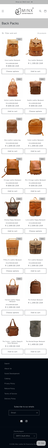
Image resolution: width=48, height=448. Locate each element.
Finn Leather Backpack (35, 260)
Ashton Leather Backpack (12, 100)
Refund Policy (9, 389)
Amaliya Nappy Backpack (12, 220)
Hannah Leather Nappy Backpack (12, 300)
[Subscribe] (36, 412)
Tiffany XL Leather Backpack (12, 260)
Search (7, 364)
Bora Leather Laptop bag (12, 140)
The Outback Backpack (35, 300)
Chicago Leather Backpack (12, 180)
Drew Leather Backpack (12, 60)
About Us (8, 369)
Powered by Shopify (32, 444)
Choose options (12, 71)
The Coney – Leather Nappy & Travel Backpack (12, 342)
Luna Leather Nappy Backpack (35, 220)
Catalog (7, 379)
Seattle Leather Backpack (35, 100)
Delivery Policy (10, 399)
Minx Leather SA (20, 444)
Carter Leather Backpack (35, 140)
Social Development (12, 374)
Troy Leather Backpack (35, 60)
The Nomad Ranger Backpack (35, 341)
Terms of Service (10, 394)
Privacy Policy (9, 384)
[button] (2, 11)
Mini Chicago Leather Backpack (35, 180)
